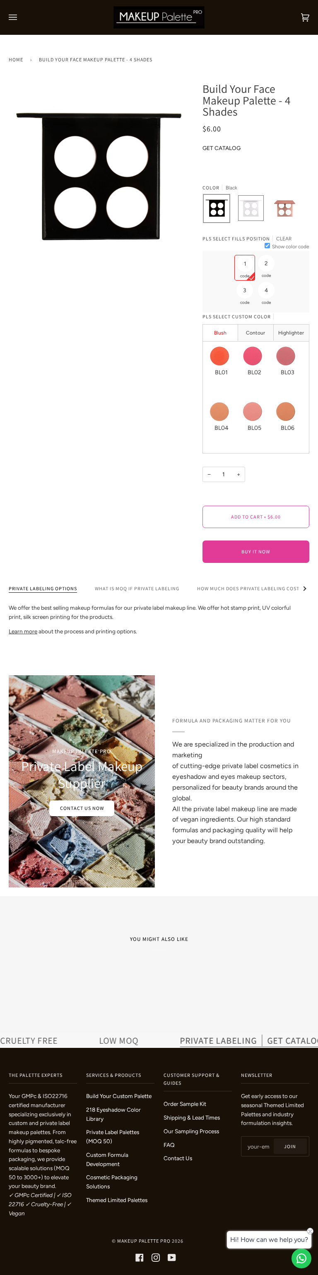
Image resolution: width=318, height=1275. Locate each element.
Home (16, 59)
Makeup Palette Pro (144, 1241)
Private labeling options (43, 588)
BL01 (221, 372)
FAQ (169, 1145)
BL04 (221, 427)
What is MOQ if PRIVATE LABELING (137, 588)
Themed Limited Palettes (116, 1200)
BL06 (287, 427)
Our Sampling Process (191, 1131)
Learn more (23, 631)
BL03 (287, 372)
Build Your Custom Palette (119, 1096)
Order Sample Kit (185, 1103)
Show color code (290, 247)
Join (290, 1146)
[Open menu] (21, 17)
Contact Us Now (82, 808)
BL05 (254, 427)
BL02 (254, 372)
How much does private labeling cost (248, 588)
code (244, 276)
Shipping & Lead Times (192, 1117)
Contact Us (178, 1158)
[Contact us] (301, 1258)
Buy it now (255, 551)
